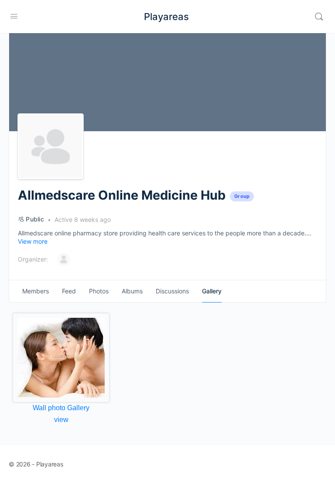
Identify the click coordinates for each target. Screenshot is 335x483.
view (61, 419)
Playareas (166, 16)
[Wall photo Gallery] (61, 357)
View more (33, 241)
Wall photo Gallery (61, 408)
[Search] (319, 16)
